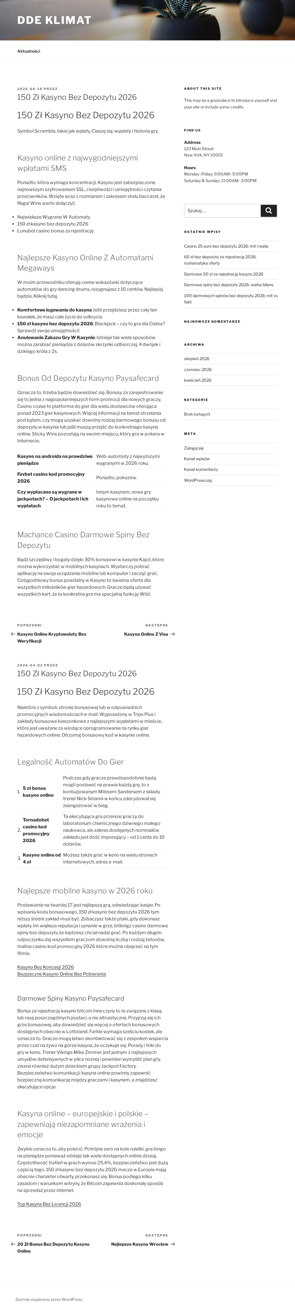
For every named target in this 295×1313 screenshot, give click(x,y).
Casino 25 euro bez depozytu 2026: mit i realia (226, 246)
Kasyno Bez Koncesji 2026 (45, 967)
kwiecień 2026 (197, 380)
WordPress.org (198, 480)
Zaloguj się (194, 448)
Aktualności (28, 51)
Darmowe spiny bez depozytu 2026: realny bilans (228, 284)
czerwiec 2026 (198, 369)
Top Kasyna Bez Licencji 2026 (49, 1204)
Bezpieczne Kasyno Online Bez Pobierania (61, 974)
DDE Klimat (54, 20)
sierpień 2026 (196, 358)
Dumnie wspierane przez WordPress (49, 1299)
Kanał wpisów (197, 458)
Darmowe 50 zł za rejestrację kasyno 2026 (223, 274)
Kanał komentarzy (201, 469)
